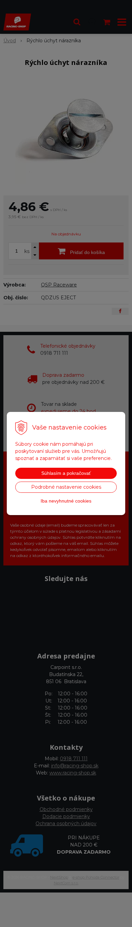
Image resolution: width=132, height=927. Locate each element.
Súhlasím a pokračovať (66, 473)
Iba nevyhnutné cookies (66, 501)
